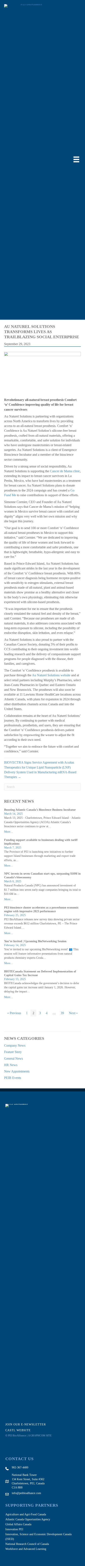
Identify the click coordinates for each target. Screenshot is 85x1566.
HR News (10, 1065)
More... (8, 831)
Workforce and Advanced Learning (25, 1548)
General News (13, 1058)
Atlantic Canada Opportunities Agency (27, 1519)
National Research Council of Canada (27, 1544)
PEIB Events (12, 1077)
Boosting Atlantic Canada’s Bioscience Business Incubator (40, 809)
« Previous (14, 1013)
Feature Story (13, 1052)
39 (62, 1013)
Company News (14, 1045)
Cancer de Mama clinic (65, 471)
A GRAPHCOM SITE (40, 1435)
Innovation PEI (14, 1529)
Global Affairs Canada (18, 1524)
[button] (28, 1424)
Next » (73, 1013)
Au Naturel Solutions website (51, 675)
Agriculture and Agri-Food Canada (25, 1514)
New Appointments (17, 1071)
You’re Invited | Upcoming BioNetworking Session (35, 941)
